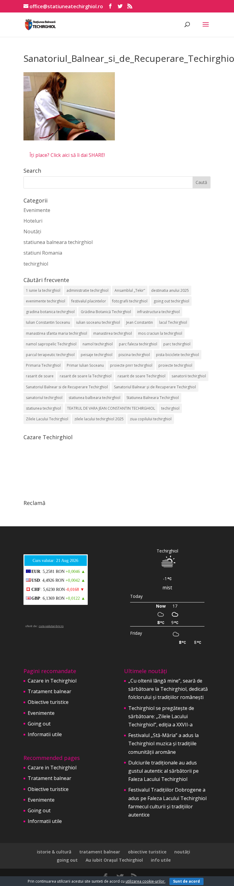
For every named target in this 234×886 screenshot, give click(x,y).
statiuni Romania (42, 252)
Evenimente (36, 210)
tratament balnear (99, 852)
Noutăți (32, 231)
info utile (161, 860)
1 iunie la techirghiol (43, 290)
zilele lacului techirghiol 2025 (99, 419)
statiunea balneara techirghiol (58, 242)
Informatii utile (45, 734)
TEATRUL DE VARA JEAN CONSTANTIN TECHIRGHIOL (111, 408)
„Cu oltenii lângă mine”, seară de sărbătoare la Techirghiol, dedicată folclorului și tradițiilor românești (168, 689)
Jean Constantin (139, 322)
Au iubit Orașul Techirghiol (114, 860)
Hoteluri (32, 220)
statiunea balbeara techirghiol (94, 397)
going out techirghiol (171, 301)
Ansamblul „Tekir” (130, 290)
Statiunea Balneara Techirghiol (152, 397)
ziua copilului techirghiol (151, 419)
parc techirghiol (176, 344)
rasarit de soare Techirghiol (141, 376)
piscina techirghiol (134, 354)
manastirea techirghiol (112, 333)
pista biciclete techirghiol (177, 354)
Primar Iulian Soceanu (85, 365)
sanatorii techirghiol (189, 376)
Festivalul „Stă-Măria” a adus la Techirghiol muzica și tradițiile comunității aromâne (163, 743)
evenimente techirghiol (45, 301)
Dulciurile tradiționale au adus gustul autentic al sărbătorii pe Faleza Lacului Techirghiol (163, 770)
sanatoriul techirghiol (44, 397)
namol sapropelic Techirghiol (51, 344)
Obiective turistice (48, 702)
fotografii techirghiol (129, 301)
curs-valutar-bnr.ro (51, 626)
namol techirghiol (98, 344)
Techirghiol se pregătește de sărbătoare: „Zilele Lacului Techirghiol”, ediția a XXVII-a (161, 716)
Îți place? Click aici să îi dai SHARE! (67, 155)
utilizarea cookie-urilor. (145, 881)
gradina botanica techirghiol (50, 311)
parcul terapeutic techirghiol (50, 354)
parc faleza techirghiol (138, 344)
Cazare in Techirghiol (52, 680)
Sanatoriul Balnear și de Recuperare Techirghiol (155, 387)
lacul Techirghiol (173, 322)
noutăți (182, 852)
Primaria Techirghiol (43, 365)
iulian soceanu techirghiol (98, 322)
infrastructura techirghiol (158, 311)
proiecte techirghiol (175, 365)
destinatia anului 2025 (170, 290)
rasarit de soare (40, 376)
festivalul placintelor (88, 301)
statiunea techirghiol (43, 408)
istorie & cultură (54, 852)
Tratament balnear (49, 691)
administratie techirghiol (87, 290)
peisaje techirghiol (96, 354)
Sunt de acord (186, 881)
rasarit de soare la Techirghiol (86, 376)
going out (67, 860)
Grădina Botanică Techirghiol (106, 311)
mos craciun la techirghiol (160, 333)
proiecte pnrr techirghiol (131, 365)
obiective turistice (147, 852)
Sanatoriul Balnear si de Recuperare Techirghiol (67, 387)
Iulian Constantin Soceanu (48, 322)
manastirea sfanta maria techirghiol (56, 333)
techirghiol (35, 263)
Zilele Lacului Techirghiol (47, 419)
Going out (39, 723)
